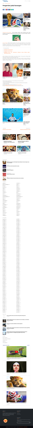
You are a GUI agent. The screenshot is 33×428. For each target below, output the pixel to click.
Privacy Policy (19, 414)
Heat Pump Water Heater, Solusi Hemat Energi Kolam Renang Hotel (16, 315)
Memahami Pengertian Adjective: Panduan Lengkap (23, 142)
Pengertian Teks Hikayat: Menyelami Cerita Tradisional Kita (9, 142)
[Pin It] (6, 9)
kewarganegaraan (9, 173)
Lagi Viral (4, 341)
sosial (7, 177)
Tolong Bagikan (5, 342)
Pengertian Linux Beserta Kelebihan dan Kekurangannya (14, 323)
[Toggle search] (28, 1)
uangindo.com (5, 340)
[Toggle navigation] (29, 1)
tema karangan (19, 84)
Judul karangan (5, 42)
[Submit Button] (29, 422)
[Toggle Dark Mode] (27, 1)
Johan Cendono (5, 337)
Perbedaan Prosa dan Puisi (8, 49)
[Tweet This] (5, 9)
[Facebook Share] (3, 9)
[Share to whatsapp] (11, 9)
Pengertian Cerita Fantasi (22, 152)
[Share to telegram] (13, 9)
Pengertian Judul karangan (7, 32)
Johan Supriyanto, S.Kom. (7, 7)
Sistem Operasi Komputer (7, 338)
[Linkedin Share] (8, 9)
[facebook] (25, 1)
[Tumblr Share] (9, 9)
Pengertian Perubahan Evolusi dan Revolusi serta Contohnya (15, 178)
